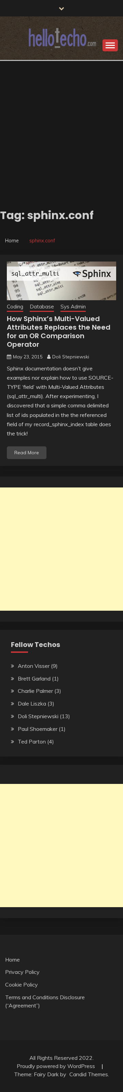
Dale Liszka (32, 703)
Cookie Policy (21, 984)
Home (12, 959)
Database (42, 306)
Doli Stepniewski (70, 357)
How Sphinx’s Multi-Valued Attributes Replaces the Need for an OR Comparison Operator (58, 331)
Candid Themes (88, 1074)
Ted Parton (32, 741)
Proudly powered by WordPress (56, 1066)
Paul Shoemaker (37, 728)
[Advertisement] (61, 126)
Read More (26, 452)
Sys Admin (73, 306)
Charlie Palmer (35, 690)
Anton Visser (34, 665)
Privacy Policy (22, 971)
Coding (15, 306)
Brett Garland (34, 678)
